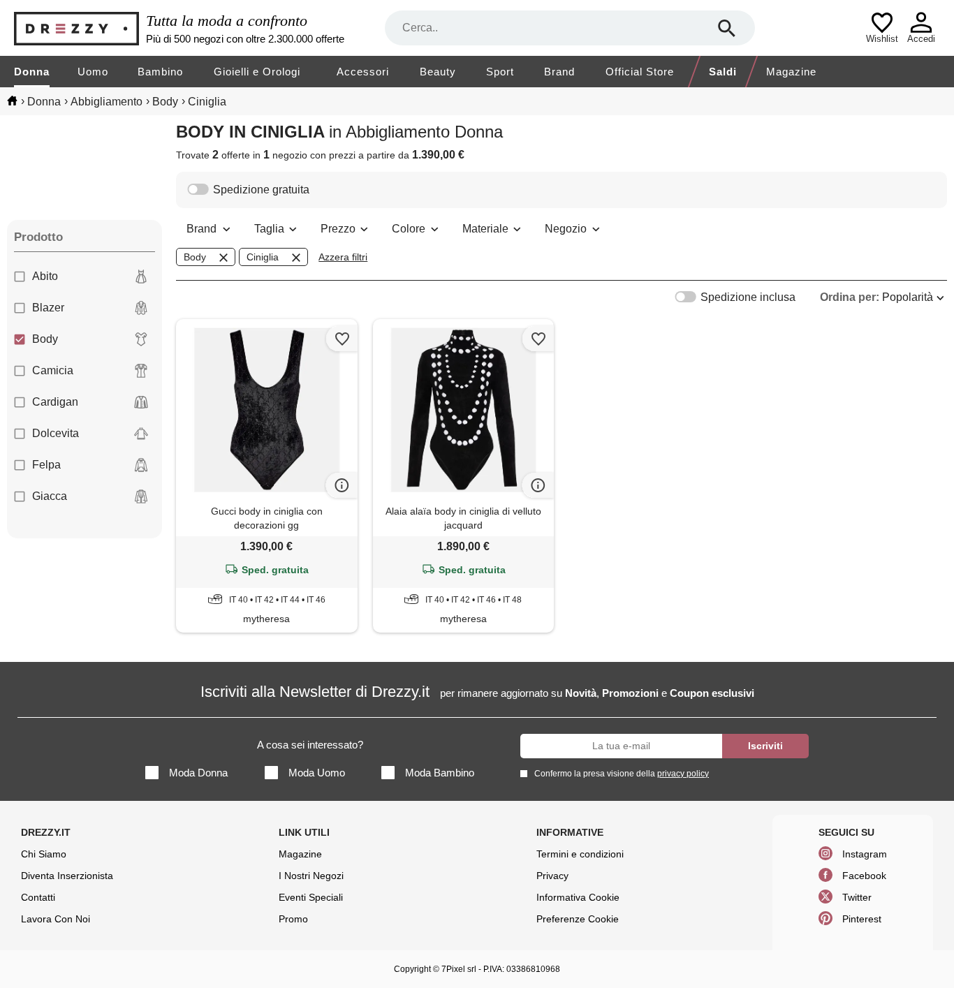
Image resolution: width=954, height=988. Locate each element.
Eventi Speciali (311, 897)
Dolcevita (55, 433)
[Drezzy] (76, 28)
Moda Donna (198, 773)
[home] (12, 100)
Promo (293, 918)
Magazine (791, 72)
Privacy (552, 875)
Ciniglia (263, 257)
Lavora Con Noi (55, 918)
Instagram (864, 854)
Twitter (857, 897)
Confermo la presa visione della (621, 774)
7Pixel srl (458, 969)
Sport (500, 72)
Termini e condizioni (580, 854)
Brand (559, 72)
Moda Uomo (316, 773)
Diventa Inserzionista (67, 875)
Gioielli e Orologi (257, 72)
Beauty (438, 72)
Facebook (864, 875)
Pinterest (861, 918)
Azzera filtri (342, 257)
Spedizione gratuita (261, 190)
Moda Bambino (439, 773)
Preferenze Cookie (577, 918)
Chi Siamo (43, 854)
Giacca (49, 496)
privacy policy (683, 774)
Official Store (640, 72)
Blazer (48, 308)
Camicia (52, 370)
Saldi (723, 72)
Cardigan (55, 402)
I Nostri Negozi (311, 875)
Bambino (160, 72)
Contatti (38, 897)
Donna (32, 72)
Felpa (46, 465)
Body (45, 339)
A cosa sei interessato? (310, 745)
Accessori (363, 72)
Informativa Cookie (577, 897)
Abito (45, 276)
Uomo (93, 72)
